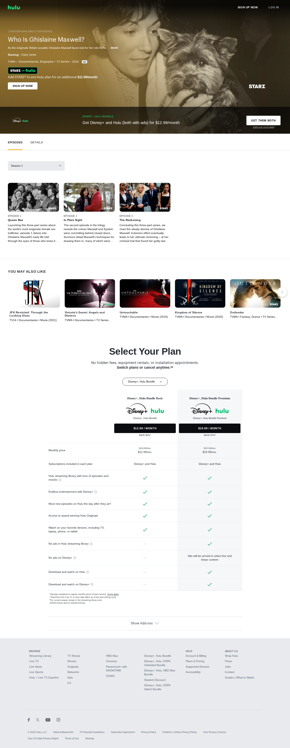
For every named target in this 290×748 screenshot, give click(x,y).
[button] (15, 141)
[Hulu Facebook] (32, 719)
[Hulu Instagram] (58, 719)
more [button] (114, 48)
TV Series (63, 61)
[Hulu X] (41, 719)
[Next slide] (282, 292)
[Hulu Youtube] (51, 719)
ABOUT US (231, 651)
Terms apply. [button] (113, 594)
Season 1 (17, 165)
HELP (189, 651)
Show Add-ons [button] (142, 623)
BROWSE (34, 651)
